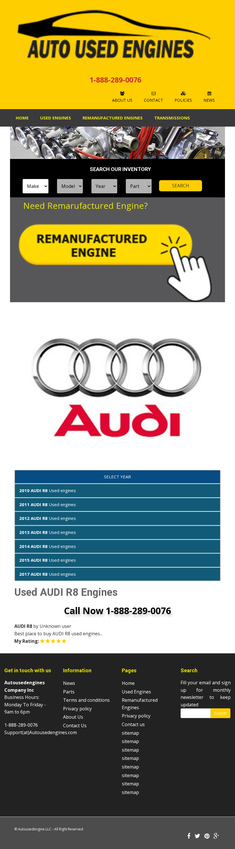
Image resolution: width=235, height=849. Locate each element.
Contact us (133, 724)
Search (220, 713)
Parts (69, 692)
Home (22, 118)
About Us (122, 100)
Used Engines (55, 118)
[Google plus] (216, 836)
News (209, 100)
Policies (183, 100)
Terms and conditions (86, 700)
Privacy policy (77, 708)
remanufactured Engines (113, 118)
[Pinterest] (206, 836)
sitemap (130, 733)
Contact (153, 100)
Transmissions (172, 118)
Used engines (47, 490)
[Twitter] (197, 836)
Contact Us (75, 725)
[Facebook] (189, 836)
